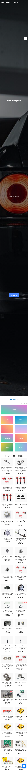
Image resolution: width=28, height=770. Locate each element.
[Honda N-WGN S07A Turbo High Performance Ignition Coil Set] (21, 480)
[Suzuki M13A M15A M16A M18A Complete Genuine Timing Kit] (21, 744)
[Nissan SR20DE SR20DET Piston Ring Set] (7, 727)
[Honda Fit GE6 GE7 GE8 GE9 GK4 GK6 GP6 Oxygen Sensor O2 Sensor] (21, 533)
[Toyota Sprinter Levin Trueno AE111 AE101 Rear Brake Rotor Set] (7, 677)
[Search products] (26, 38)
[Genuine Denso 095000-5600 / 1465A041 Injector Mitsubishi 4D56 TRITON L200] (7, 462)
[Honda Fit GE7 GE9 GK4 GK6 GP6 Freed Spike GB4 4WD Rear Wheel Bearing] (21, 551)
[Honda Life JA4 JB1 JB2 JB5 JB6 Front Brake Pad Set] (21, 497)
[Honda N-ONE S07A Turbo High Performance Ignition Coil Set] (7, 497)
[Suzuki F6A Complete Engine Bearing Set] (21, 514)
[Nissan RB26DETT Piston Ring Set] (21, 727)
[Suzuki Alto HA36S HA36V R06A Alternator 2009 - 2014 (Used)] (21, 588)
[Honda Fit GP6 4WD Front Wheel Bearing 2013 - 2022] (7, 551)
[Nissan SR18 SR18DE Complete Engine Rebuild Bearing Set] (21, 569)
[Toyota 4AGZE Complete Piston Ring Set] (21, 761)
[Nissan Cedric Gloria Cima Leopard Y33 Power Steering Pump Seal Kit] (7, 514)
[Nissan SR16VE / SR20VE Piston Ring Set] (21, 711)
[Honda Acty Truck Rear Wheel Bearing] (21, 677)
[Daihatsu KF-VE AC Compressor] (7, 533)
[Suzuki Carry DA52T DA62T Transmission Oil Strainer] (21, 623)
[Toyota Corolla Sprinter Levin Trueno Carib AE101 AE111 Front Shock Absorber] (7, 640)
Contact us (15, 2)
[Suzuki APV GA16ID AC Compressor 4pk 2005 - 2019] (7, 623)
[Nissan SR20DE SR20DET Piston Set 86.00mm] (7, 744)
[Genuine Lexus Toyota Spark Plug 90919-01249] (7, 711)
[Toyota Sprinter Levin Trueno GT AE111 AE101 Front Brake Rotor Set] (7, 659)
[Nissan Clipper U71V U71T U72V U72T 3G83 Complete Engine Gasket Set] (21, 462)
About (8, 2)
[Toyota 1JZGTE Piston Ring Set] (7, 761)
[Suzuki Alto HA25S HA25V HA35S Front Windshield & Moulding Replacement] (7, 605)
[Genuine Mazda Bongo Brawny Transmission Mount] (7, 588)
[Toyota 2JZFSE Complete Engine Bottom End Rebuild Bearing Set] (7, 480)
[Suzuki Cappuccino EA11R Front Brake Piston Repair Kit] (21, 694)
